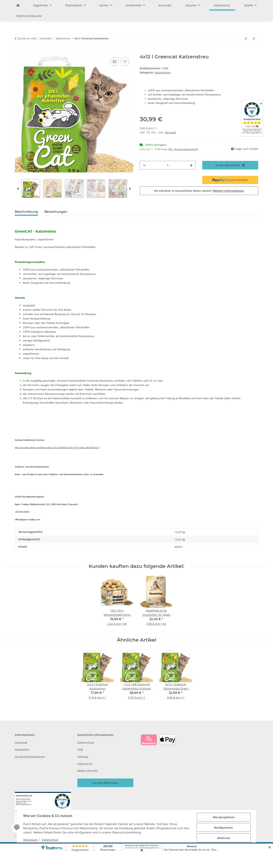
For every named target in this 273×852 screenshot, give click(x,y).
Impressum (30, 839)
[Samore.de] (18, 5)
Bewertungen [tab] (55, 212)
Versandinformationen (30, 757)
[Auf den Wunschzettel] (125, 61)
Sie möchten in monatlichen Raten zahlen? (199, 191)
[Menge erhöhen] (191, 165)
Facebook (21, 743)
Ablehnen (223, 838)
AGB (80, 749)
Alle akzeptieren (224, 817)
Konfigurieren (223, 827)
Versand (170, 132)
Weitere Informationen (228, 191)
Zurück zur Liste (27, 38)
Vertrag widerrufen (105, 783)
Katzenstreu (162, 72)
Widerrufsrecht (87, 771)
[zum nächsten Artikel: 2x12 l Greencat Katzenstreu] (254, 38)
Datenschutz (50, 839)
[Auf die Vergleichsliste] (114, 61)
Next (130, 188)
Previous (18, 188)
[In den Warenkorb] (18, 52)
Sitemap (82, 757)
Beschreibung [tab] (26, 212)
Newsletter (22, 749)
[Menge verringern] (144, 165)
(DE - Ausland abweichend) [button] (183, 149)
